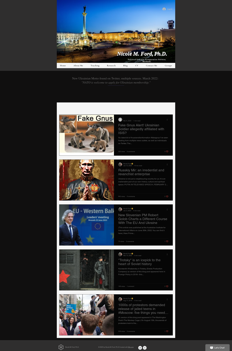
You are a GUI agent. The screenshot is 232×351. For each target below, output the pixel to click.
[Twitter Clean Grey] (140, 348)
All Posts (62, 107)
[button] (170, 107)
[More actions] (168, 119)
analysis (73, 107)
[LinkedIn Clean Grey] (145, 348)
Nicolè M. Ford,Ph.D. (142, 54)
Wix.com (131, 347)
